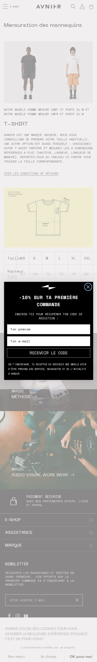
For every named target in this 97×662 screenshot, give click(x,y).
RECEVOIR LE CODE (48, 353)
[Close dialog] (88, 286)
